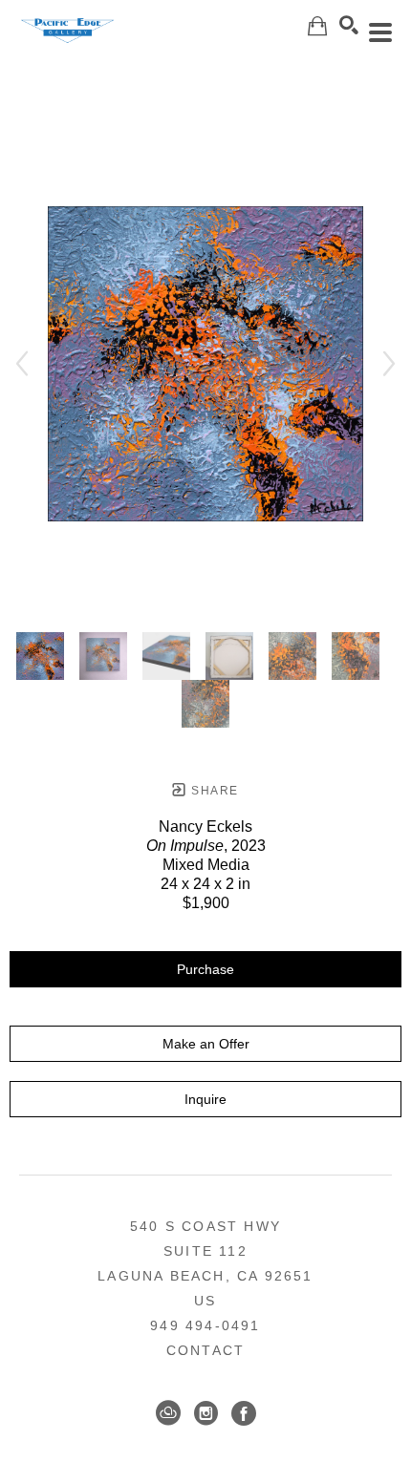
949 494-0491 (205, 1325)
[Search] (348, 24)
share (212, 790)
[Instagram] (206, 1413)
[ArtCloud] (168, 1413)
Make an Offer (205, 1043)
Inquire (205, 1099)
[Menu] (380, 32)
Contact (205, 1350)
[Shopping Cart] (317, 26)
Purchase (205, 969)
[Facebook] (243, 1413)
